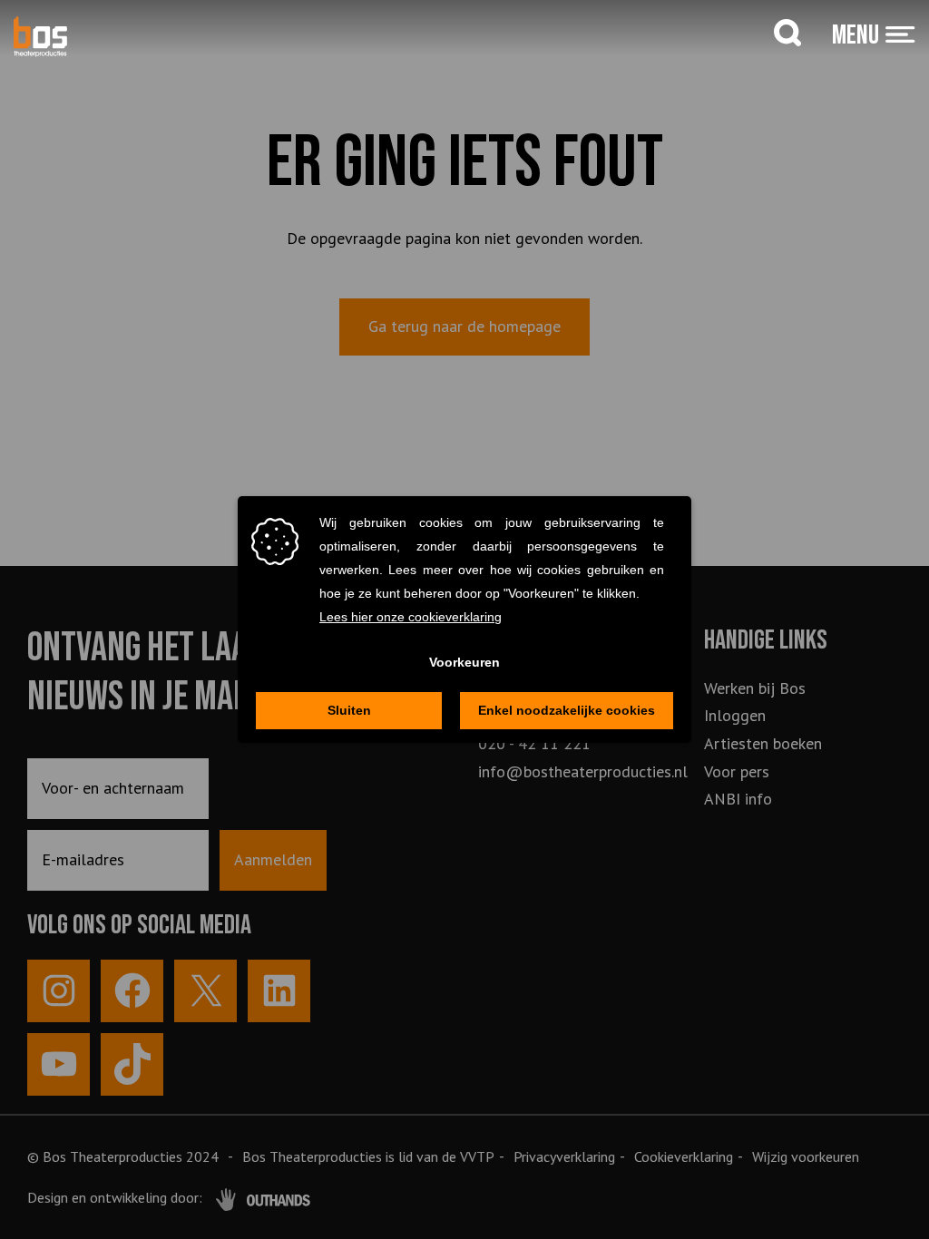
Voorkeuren (464, 662)
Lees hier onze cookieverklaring (410, 617)
